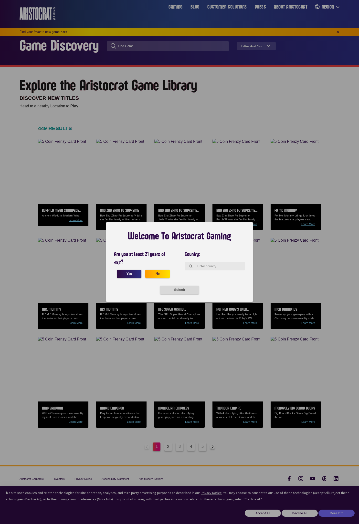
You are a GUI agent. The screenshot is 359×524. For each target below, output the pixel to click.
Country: (192, 254)
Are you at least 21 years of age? (139, 258)
